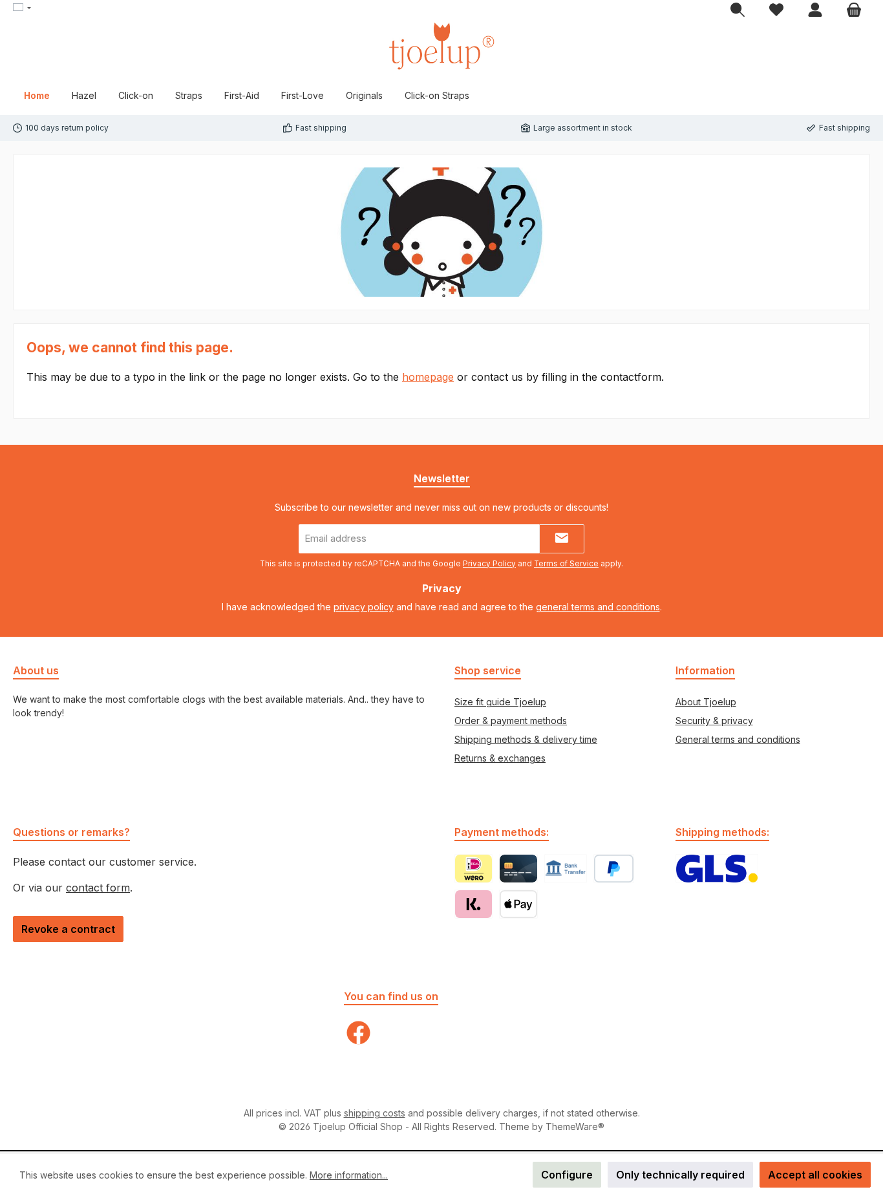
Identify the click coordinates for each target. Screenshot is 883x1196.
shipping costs (374, 1112)
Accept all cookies (815, 1174)
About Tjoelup (706, 701)
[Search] (737, 10)
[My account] (815, 10)
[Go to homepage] (441, 46)
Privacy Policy (489, 563)
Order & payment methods (510, 720)
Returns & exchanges (500, 758)
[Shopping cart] (854, 10)
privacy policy (364, 606)
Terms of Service (566, 563)
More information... (349, 1174)
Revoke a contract (68, 929)
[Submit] (561, 538)
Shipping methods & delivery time (525, 739)
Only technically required (680, 1174)
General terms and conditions (738, 739)
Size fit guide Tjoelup (500, 701)
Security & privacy (714, 720)
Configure (567, 1174)
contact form (98, 887)
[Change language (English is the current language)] (22, 8)
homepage (428, 376)
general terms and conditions (598, 606)
